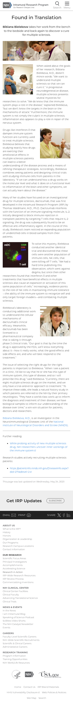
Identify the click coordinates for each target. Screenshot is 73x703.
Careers (8, 633)
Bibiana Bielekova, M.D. (16, 418)
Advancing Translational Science (20, 598)
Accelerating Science (14, 568)
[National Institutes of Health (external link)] (29, 674)
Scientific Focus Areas (14, 558)
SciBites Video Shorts (14, 620)
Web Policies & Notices (54, 692)
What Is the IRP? (12, 528)
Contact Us (29, 687)
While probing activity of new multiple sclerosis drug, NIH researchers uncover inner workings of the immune (38, 447)
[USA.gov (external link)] (49, 674)
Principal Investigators (15, 561)
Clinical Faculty (11, 594)
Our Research (12, 555)
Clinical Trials (9, 601)
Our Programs (10, 542)
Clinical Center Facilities (15, 591)
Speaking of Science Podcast (18, 617)
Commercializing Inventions (18, 582)
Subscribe (55, 500)
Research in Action (13, 572)
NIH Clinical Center (16, 587)
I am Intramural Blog (14, 614)
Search (42, 698)
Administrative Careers (15, 646)
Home (17, 687)
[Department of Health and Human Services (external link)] (16, 674)
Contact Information (14, 549)
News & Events (12, 607)
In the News (9, 610)
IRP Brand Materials (48, 687)
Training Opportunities (15, 659)
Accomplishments (13, 565)
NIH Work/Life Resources (16, 662)
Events (6, 627)
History (6, 532)
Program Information (14, 655)
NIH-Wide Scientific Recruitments (21, 640)
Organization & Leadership (17, 539)
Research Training (15, 652)
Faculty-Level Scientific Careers (19, 636)
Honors (7, 535)
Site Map (31, 698)
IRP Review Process (13, 578)
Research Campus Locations (18, 546)
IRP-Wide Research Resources (19, 575)
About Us (9, 525)
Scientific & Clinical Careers (17, 643)
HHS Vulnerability (23, 692)
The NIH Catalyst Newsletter (18, 624)
